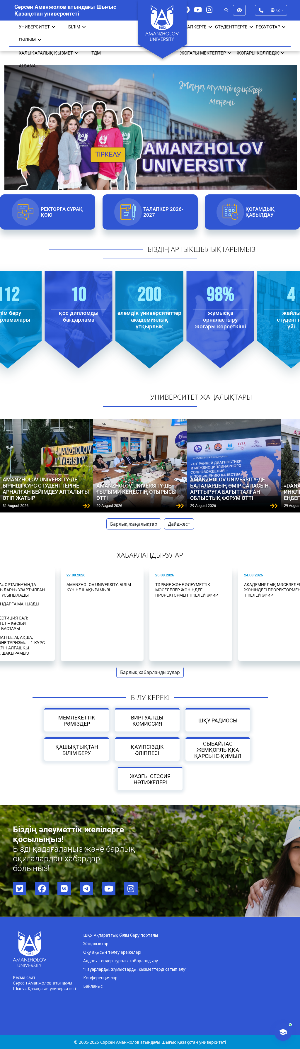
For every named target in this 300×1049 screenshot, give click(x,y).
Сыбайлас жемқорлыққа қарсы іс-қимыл (217, 750)
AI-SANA (27, 66)
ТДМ (96, 53)
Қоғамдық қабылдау (260, 212)
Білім (74, 27)
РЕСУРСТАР (268, 27)
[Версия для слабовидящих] (239, 10)
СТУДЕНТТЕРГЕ (231, 27)
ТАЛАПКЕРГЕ (193, 27)
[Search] (226, 10)
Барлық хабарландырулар (150, 672)
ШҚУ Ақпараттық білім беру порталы (120, 935)
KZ (278, 10)
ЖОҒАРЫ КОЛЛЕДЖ (258, 53)
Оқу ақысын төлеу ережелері (112, 952)
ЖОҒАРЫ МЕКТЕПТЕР (203, 53)
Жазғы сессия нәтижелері (150, 779)
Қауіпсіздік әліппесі (147, 750)
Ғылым (27, 40)
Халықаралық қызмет (46, 53)
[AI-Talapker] (283, 1032)
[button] (294, 93)
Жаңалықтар (95, 943)
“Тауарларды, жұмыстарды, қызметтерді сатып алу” (135, 969)
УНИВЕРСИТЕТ (34, 27)
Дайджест (179, 524)
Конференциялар (100, 977)
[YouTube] (198, 9)
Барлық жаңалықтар (133, 524)
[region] (150, 112)
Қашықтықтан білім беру (76, 750)
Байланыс (93, 986)
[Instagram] (209, 9)
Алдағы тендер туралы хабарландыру (120, 960)
